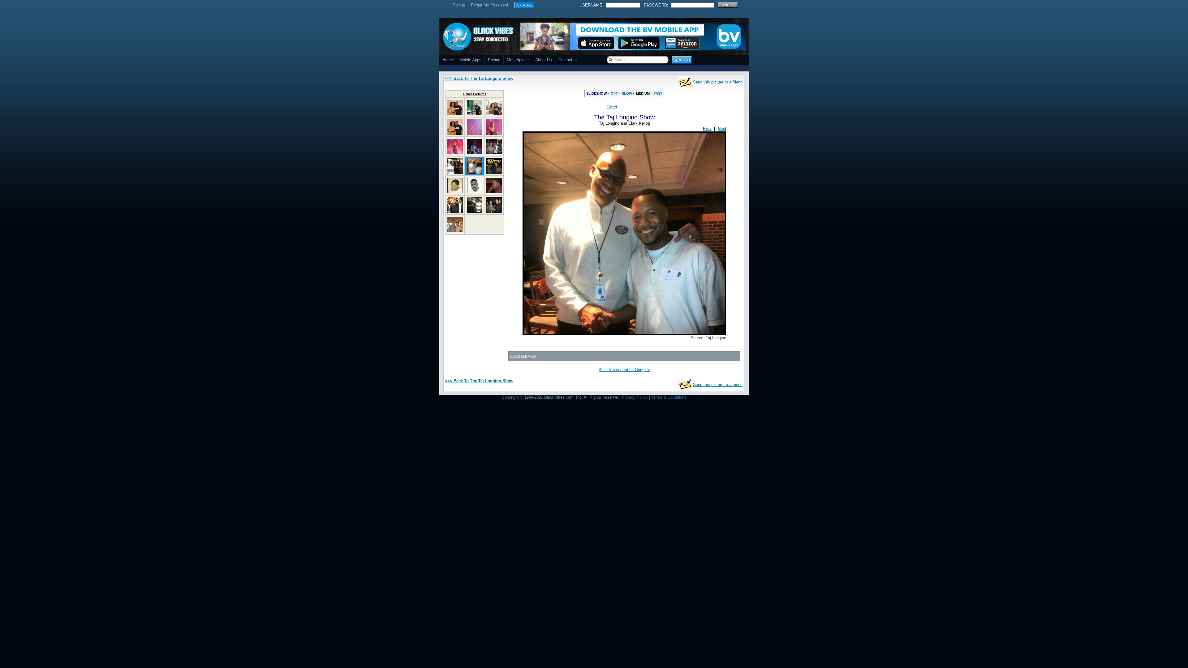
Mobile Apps (470, 60)
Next (722, 128)
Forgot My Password (489, 5)
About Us (543, 60)
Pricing (494, 60)
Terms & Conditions (669, 397)
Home (447, 60)
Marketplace (518, 60)
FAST (658, 93)
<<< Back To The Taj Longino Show (479, 78)
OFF (614, 93)
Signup (459, 5)
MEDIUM (643, 93)
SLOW (627, 93)
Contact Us (568, 60)
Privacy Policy (635, 397)
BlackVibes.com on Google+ (624, 369)
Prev (707, 128)
